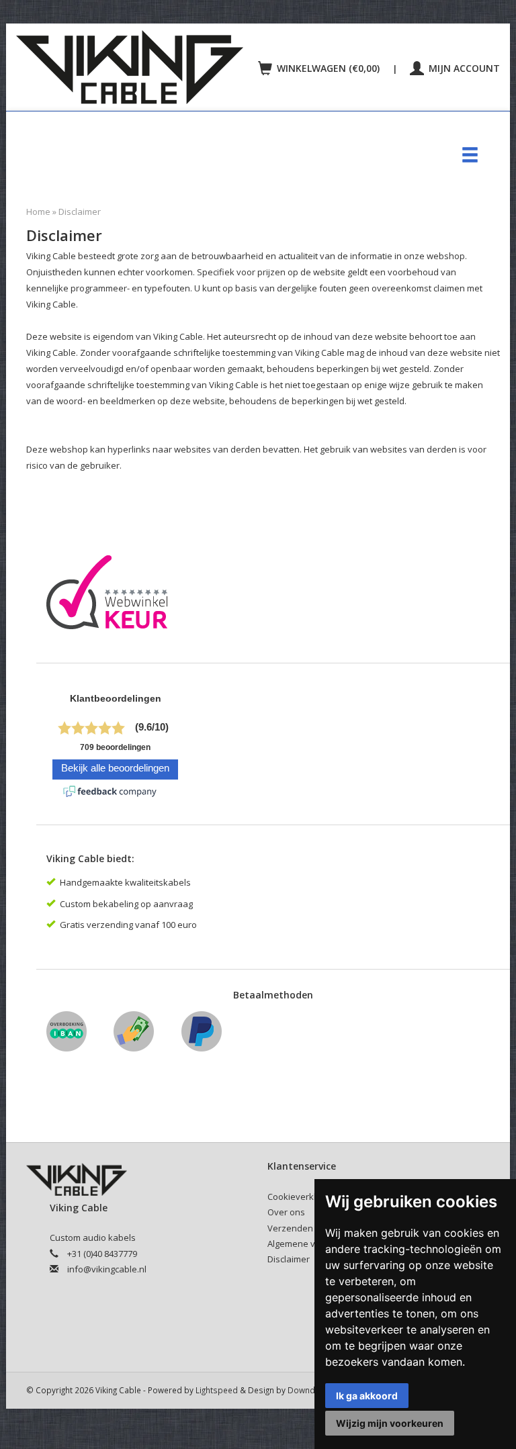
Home (38, 211)
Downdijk (305, 1390)
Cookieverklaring (302, 1196)
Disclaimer (79, 211)
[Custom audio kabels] (133, 67)
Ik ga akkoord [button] (367, 1395)
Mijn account (463, 68)
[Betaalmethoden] (69, 1036)
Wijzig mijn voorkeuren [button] (389, 1423)
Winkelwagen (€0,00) (328, 68)
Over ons (286, 1212)
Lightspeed (217, 1390)
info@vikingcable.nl (106, 1269)
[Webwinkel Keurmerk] (111, 596)
